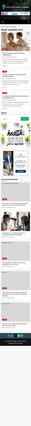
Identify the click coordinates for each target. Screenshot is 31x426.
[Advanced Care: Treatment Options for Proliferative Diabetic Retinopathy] (15, 221)
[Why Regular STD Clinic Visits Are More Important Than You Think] (15, 251)
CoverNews (11, 343)
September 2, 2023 (12, 100)
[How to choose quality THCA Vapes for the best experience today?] (15, 312)
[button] (2, 22)
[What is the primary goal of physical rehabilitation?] (15, 41)
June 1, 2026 (11, 236)
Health (4, 71)
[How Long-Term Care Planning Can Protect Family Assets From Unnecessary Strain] (15, 191)
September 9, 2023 (12, 57)
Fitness (5, 48)
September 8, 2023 (12, 78)
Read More (4, 65)
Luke (5, 57)
